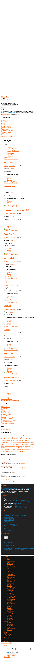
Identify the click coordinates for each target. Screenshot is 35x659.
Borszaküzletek (11, 23)
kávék (6, 446)
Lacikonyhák (10, 51)
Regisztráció (7, 10)
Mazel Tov (8, 353)
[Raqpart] (8, 300)
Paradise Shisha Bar (9, 514)
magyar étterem (14, 447)
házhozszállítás (25, 444)
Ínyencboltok (10, 45)
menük (20, 447)
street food (14, 449)
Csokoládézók (10, 29)
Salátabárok (10, 62)
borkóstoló (21, 435)
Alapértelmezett (11, 147)
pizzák (6, 449)
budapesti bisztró (28, 438)
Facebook (9, 177)
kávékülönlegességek (11, 446)
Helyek (6, 15)
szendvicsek (20, 449)
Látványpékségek (11, 53)
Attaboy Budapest (8, 530)
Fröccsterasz (9, 162)
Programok (10, 84)
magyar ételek (8, 447)
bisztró (14, 436)
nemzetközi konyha (26, 447)
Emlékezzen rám (13, 652)
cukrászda (11, 442)
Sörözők (9, 64)
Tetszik (6, 552)
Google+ (9, 180)
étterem (20, 451)
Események (7, 78)
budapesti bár (4, 440)
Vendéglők (10, 76)
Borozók (9, 22)
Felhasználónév (11, 648)
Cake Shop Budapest (5, 462)
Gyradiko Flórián (8, 527)
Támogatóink (7, 634)
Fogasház (8, 282)
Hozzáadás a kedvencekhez (11, 159)
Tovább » (14, 459)
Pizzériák (9, 59)
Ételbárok (9, 35)
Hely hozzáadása (8, 88)
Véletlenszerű (10, 156)
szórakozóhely (26, 449)
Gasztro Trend (4, 641)
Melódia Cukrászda (9, 518)
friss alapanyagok (30, 442)
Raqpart (7, 306)
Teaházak (9, 73)
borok (24, 435)
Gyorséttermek (11, 44)
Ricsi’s (5, 528)
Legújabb (9, 154)
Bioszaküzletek (11, 18)
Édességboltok (11, 32)
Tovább (6, 554)
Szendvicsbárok (11, 70)
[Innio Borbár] (7, 229)
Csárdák (9, 28)
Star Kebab (3, 475)
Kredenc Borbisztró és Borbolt (17, 210)
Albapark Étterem (8, 517)
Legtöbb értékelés (11, 150)
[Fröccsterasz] (9, 157)
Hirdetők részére (8, 92)
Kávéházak (10, 47)
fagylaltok (20, 442)
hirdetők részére (6, 114)
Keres (2, 108)
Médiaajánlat (7, 636)
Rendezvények (11, 85)
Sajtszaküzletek (11, 60)
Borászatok (10, 20)
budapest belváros (17, 438)
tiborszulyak (7, 545)
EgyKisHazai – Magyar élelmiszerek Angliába (16, 515)
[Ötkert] (7, 324)
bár (7, 442)
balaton (2, 435)
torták (8, 451)
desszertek (16, 442)
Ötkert (7, 329)
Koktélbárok (10, 50)
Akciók (9, 79)
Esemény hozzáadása (9, 89)
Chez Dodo (7, 523)
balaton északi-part (7, 435)
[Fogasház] (8, 277)
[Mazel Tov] (8, 348)
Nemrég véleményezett (13, 151)
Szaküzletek (10, 69)
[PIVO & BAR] (9, 181)
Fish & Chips (10, 41)
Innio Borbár (9, 234)
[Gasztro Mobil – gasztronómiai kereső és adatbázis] (5, 97)
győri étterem (13, 444)
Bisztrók (9, 19)
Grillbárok (9, 42)
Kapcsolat (6, 637)
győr (9, 444)
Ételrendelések (11, 37)
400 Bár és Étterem (12, 377)
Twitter (9, 178)
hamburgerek (19, 444)
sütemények (4, 451)
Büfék (8, 25)
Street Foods (10, 67)
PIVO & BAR (9, 186)
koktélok (31, 444)
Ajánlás (6, 91)
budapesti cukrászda (10, 440)
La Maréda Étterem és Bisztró (6, 466)
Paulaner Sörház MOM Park (11, 525)
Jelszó (32, 648)
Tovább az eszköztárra (6, 643)
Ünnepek (9, 86)
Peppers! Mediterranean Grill (11, 524)
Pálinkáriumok (11, 56)
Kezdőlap (6, 13)
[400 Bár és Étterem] (8, 372)
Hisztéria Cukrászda (9, 520)
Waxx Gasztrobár (8, 521)
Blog (5, 631)
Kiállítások (10, 82)
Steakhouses (10, 66)
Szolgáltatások (11, 72)
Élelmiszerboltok (11, 34)
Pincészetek (10, 57)
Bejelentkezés (7, 9)
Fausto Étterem (3, 471)
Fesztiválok (10, 81)
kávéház (2, 446)
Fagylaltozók (10, 40)
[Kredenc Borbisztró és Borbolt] (11, 205)
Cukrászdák (10, 31)
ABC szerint (10, 153)
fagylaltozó (24, 442)
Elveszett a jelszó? (12, 655)
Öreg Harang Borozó (5, 479)
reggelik (9, 449)
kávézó (18, 446)
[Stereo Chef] (9, 253)
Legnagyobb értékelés (12, 148)
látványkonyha (23, 446)
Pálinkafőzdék (10, 54)
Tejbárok (9, 75)
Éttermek (9, 38)
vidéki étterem (13, 451)
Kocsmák (9, 48)
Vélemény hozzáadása (9, 166)
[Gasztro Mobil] (1, 109)
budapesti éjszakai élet (19, 440)
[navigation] (17, 651)
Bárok (8, 16)
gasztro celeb (4, 444)
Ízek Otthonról (3, 457)
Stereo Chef (9, 258)
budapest (5, 438)
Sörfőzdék (9, 63)
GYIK (5, 94)
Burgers (9, 26)
